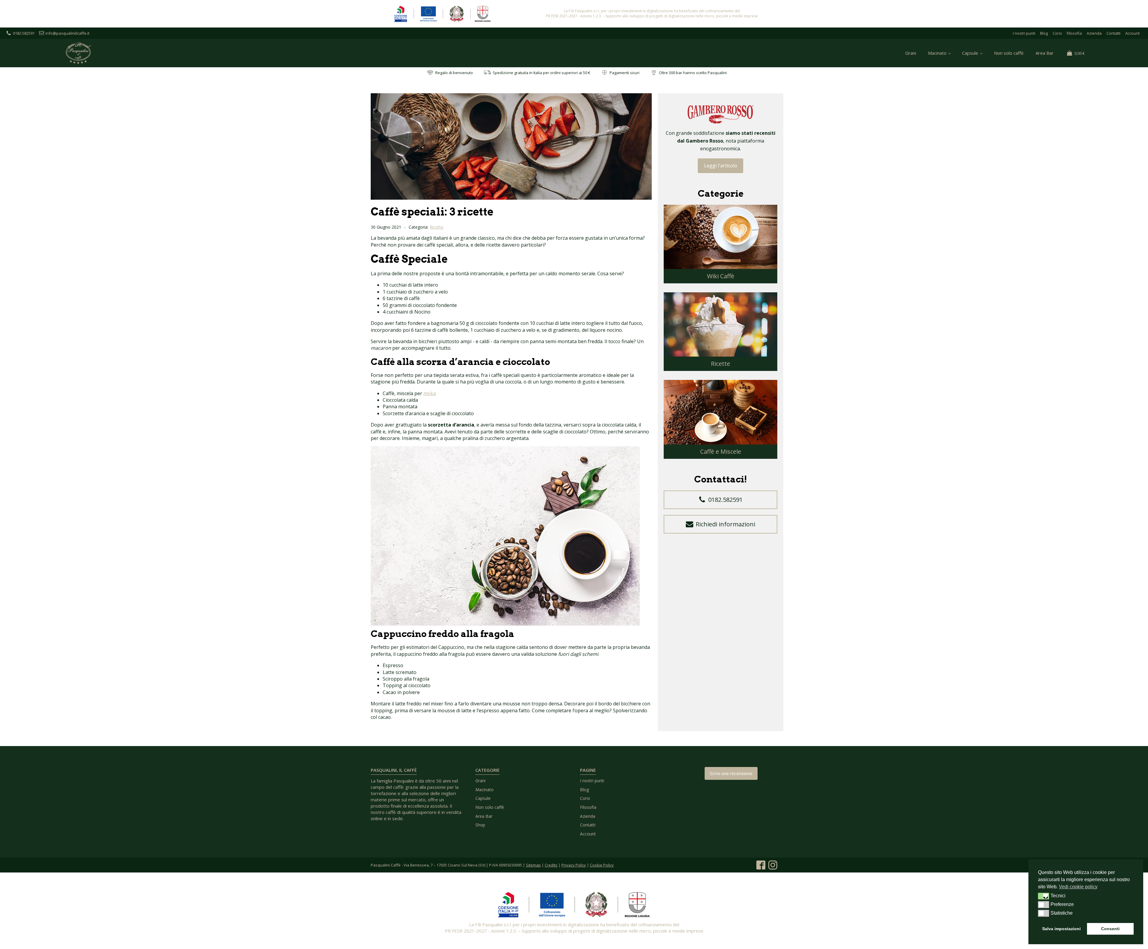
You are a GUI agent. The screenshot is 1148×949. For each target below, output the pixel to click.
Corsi (1057, 33)
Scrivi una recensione (731, 773)
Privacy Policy (573, 865)
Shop (480, 825)
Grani (910, 53)
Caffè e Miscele (720, 451)
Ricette (436, 227)
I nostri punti (1024, 33)
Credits (551, 865)
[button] (720, 499)
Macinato (937, 53)
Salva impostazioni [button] (1061, 928)
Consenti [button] (1110, 928)
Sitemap (533, 865)
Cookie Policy (602, 865)
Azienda (1094, 33)
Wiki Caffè (720, 276)
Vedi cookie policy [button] (1078, 886)
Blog (1044, 33)
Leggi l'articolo (720, 165)
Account (1132, 33)
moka (429, 393)
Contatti (1113, 33)
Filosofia (1074, 33)
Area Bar (1045, 53)
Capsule (970, 53)
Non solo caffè (1009, 53)
